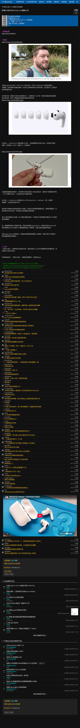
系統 (11, 560)
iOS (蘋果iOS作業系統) (17, 7)
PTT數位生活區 (6, 7)
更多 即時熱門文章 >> (40, 694)
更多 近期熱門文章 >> (40, 635)
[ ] (8, 587)
